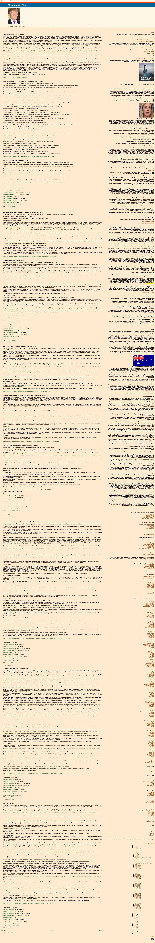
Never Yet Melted (150, 709)
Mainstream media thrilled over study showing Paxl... (143, 858)
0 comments (14, 206)
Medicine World (151, 703)
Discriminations (151, 653)
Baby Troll (152, 617)
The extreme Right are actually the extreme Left (144, 39)
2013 (135, 922)
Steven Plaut (151, 834)
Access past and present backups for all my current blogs (142, 49)
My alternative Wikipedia (149, 534)
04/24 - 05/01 (137, 894)
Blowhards (152, 624)
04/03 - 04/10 (137, 897)
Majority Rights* (151, 816)
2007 (135, 928)
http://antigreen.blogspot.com (9, 190)
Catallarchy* (151, 632)
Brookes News (151, 793)
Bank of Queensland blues (148, 554)
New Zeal (152, 710)
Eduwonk (152, 769)
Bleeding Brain (151, 622)
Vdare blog (152, 750)
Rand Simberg (151, 724)
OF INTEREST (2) (150, 543)
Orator (153, 714)
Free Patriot (151, 668)
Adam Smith (151, 777)
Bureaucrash (151, 630)
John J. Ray (129, 43)
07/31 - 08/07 (137, 878)
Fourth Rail (152, 667)
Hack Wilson (151, 675)
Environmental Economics (148, 781)
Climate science (151, 636)
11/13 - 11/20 (137, 855)
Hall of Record (151, 676)
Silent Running (151, 739)
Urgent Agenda (151, 749)
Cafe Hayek (151, 779)
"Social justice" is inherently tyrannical (146, 41)
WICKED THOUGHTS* (149, 758)
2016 (135, 918)
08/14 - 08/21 (137, 876)
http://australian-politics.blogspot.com (10, 194)
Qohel (153, 722)
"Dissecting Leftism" (150, 515)
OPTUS (152, 600)
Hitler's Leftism (151, 678)
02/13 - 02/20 (137, 905)
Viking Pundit (151, 752)
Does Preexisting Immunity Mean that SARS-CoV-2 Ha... (144, 859)
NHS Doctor (151, 817)
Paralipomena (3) (150, 531)
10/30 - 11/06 (137, 864)
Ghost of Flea (151, 671)
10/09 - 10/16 (137, 867)
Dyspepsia (152, 659)
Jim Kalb (152, 687)
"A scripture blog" (150, 525)
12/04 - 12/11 (137, 852)
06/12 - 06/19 (137, 886)
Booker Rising (151, 626)
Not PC (152, 712)
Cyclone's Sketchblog (149, 802)
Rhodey (152, 727)
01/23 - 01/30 (137, 908)
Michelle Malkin (151, 704)
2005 (135, 931)
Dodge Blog (151, 654)
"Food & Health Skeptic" (149, 539)
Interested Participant (149, 685)
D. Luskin (152, 784)
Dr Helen (152, 655)
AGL (153, 602)
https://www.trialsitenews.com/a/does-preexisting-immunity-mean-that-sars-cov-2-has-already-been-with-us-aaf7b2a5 (26, 391)
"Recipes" (152, 526)
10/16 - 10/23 (137, 866)
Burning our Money (150, 809)
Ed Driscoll (152, 658)
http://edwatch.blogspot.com (8, 188)
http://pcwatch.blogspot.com (8, 192)
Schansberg (151, 734)
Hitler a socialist (150, 585)
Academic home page (149, 566)
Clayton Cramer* (150, 634)
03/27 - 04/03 (137, 898)
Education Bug (151, 768)
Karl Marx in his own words (148, 292)
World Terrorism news (149, 762)
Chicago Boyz (151, 778)
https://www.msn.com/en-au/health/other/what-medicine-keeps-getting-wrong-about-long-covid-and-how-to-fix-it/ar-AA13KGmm (28, 903)
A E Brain (152, 792)
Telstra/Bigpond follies (149, 551)
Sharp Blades (151, 736)
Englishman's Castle (150, 821)
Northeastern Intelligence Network (147, 711)
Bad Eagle (152, 618)
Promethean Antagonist (149, 720)
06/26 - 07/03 (137, 884)
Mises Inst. (152, 786)
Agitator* (152, 613)
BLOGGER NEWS (150, 623)
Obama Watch (151, 546)
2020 (135, 914)
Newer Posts (3, 930)
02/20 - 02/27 (137, 904)
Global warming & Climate (148, 672)
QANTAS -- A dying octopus (148, 544)
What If (152, 757)
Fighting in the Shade (149, 665)
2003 (135, 933)
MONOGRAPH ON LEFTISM (148, 576)
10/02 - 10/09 (137, 868)
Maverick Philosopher (149, 702)
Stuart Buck (151, 744)
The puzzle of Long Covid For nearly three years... (143, 863)
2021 (135, 913)
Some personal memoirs (149, 51)
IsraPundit (152, 833)
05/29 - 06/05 (137, 888)
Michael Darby (151, 549)
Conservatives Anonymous (148, 645)
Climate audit (151, 635)
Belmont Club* (151, 619)
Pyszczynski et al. (150, 593)
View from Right (151, 751)
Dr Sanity (152, 656)
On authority (135, 267)
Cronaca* (152, 647)
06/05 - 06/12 (137, 887)
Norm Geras (151, 812)
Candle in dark (151, 631)
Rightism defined (150, 581)
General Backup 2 (150, 569)
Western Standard (150, 755)
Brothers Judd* (151, 628)
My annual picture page (149, 55)
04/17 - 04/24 (137, 895)
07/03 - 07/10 (137, 883)
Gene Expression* (150, 670)
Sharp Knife (151, 737)
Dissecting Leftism (17, 5)
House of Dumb (151, 813)
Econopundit (151, 780)
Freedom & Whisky (150, 827)
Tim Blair (152, 800)
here (137, 61)
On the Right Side (150, 713)
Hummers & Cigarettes (149, 679)
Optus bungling (151, 552)
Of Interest (152, 532)
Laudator (152, 694)
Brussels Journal (150, 629)
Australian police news (149, 605)
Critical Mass (151, 646)
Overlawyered (151, 715)
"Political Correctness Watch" (148, 518)
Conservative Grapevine (149, 642)
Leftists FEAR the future (149, 170)
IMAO (153, 680)
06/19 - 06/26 (137, 885)
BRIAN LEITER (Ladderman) (148, 545)
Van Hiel (152, 590)
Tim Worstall (151, 746)
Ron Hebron (151, 732)
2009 (135, 926)
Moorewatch (151, 706)
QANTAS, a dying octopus (148, 606)
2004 (135, 932)
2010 (135, 925)
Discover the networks (149, 652)
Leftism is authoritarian (149, 586)
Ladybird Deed (151, 692)
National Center (151, 707)
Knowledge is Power (150, 691)
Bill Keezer (152, 620)
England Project (151, 811)
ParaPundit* (151, 717)
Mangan (152, 700)
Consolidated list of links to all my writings (145, 58)
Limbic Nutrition (150, 815)
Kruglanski (152, 592)
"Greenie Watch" (150, 519)
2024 (135, 845)
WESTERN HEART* (150, 801)
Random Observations (149, 723)
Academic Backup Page (149, 567)
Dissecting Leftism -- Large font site (146, 548)
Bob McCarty (151, 625)
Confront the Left (150, 641)
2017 (135, 917)
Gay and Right (151, 669)
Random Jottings (150, 725)
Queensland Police (150, 530)
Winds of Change (150, 759)
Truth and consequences (149, 747)
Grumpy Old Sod (150, 674)
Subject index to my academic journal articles (144, 56)
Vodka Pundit (151, 753)
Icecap (152, 681)
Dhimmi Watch (151, 651)
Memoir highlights (150, 53)
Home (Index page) (150, 32)
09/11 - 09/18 (137, 872)
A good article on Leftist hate (148, 221)
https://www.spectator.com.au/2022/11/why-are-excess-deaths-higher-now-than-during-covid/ (21, 719)
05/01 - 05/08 (137, 893)
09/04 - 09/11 (137, 873)
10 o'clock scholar (150, 612)
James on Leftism (150, 587)
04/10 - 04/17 (137, 896)
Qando (152, 721)
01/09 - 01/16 (137, 911)
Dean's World (151, 650)
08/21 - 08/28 (137, 875)
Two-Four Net (151, 748)
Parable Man (151, 716)
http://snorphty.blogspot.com (8, 196)
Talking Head (151, 745)
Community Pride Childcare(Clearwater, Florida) (148, 640)
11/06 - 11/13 (137, 856)
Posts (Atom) (10, 932)
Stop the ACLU (151, 743)
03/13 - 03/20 (137, 901)
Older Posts (100, 930)
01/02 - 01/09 (137, 912)
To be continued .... (150, 528)
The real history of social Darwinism (146, 223)
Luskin (152, 698)
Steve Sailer (151, 742)
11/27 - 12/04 (137, 853)
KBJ (153, 690)
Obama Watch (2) (150, 547)
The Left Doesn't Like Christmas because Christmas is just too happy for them (138, 145)
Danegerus (152, 649)
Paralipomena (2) (150, 550)
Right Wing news (150, 730)
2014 (135, 921)
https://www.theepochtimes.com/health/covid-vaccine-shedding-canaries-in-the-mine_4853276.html (22, 315)
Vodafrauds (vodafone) (149, 553)
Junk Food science (150, 688)
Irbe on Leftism (151, 588)
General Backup (151, 568)
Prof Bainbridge (151, 719)
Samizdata (152, 818)
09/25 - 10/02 (137, 869)
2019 (135, 915)
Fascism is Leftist (150, 584)
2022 (135, 847)
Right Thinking (151, 729)
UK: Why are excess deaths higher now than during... (143, 862)
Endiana (152, 661)
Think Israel (151, 835)
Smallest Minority (150, 740)
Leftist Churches (150, 582)
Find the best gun (150, 666)
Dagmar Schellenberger (149, 533)
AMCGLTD (152, 614)
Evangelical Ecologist (149, 664)
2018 (135, 916)
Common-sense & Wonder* (148, 639)
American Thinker (150, 615)
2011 (135, 924)
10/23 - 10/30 (137, 865)
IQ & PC (152, 814)
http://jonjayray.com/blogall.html (9, 202)
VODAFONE (151, 601)
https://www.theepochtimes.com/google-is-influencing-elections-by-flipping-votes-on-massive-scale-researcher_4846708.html (27, 489)
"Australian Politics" (150, 516)
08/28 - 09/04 (137, 874)
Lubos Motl (151, 697)
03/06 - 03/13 (137, 902)
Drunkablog (151, 657)
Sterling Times (151, 820)
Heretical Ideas (151, 677)
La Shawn (152, 693)
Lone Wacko (151, 696)
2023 (135, 846)
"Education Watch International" (147, 517)
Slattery (152, 799)
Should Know (151, 738)
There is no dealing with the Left (116, 172)
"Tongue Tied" (151, 514)
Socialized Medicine (150, 542)
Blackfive (152, 621)
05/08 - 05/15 (137, 892)
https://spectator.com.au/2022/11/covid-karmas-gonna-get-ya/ (15, 77)
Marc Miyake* (151, 771)
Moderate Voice (151, 705)
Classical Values (150, 633)
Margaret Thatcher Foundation (147, 701)
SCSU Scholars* (151, 735)
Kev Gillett (152, 796)
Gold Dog (152, 673)
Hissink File (151, 797)
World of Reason (150, 761)
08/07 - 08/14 (137, 877)
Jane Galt (152, 782)
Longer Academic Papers (149, 564)
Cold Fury (152, 638)
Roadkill (152, 731)
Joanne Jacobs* (150, 770)
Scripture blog (113, 434)
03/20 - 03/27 (137, 899)
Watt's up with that (150, 754)
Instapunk (152, 683)
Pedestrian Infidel (150, 718)
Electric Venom (151, 660)
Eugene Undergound (150, 663)
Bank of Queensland (150, 603)
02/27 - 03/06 (137, 903)
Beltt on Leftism (151, 589)
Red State (152, 726)
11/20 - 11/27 (137, 854)
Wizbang (152, 760)
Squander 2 (151, 741)
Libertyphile (151, 695)
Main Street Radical (150, 699)
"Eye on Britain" (150, 540)
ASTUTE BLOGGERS (150, 616)
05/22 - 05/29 (137, 889)
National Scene (151, 708)
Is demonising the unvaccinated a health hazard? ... (143, 857)
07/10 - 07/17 (137, 882)
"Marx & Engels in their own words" (146, 524)
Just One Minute (150, 689)
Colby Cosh (151, 637)
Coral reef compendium (149, 529)
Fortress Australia (150, 795)
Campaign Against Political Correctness (146, 810)
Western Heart (151, 520)
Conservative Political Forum (148, 644)
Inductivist (152, 682)
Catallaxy (152, 794)
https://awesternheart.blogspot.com (10, 200)
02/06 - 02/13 (137, 906)
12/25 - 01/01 (137, 848)
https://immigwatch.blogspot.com (9, 198)
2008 (135, 927)
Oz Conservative (150, 798)
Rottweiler (152, 733)
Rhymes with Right (150, 728)
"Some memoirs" (150, 527)
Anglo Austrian (151, 808)
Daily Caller (151, 648)
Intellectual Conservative (149, 684)
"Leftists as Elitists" (150, 541)
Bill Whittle (152, 756)
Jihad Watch (151, 686)
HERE (153, 509)
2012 (135, 923)
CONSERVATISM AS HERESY (148, 578)
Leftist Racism (151, 583)
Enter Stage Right (150, 662)
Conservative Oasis (150, 643)
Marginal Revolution (150, 785)
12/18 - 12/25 (137, 849)
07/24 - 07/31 (137, 879)
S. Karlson (152, 783)
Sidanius (152, 591)
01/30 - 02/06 (137, 907)
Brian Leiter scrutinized (149, 627)
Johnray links (151, 565)
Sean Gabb (119, 353)
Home (52, 930)
